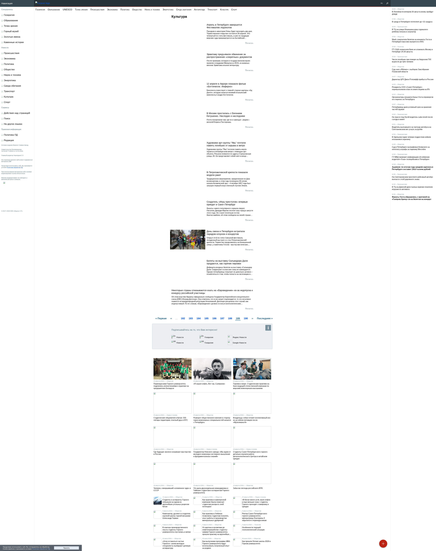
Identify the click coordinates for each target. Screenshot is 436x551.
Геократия (40, 9)
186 (214, 318)
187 (222, 318)
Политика (124, 9)
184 (199, 318)
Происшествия (97, 9)
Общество (137, 9)
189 (238, 318)
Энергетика (168, 9)
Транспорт (212, 9)
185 (206, 318)
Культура (224, 9)
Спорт (234, 9)
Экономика (112, 9)
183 (191, 318)
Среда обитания (183, 9)
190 (246, 318)
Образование (54, 9)
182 (183, 318)
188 (230, 318)
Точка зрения (81, 9)
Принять (66, 548)
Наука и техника (152, 9)
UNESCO (67, 9)
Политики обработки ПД (41, 549)
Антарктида (199, 9)
